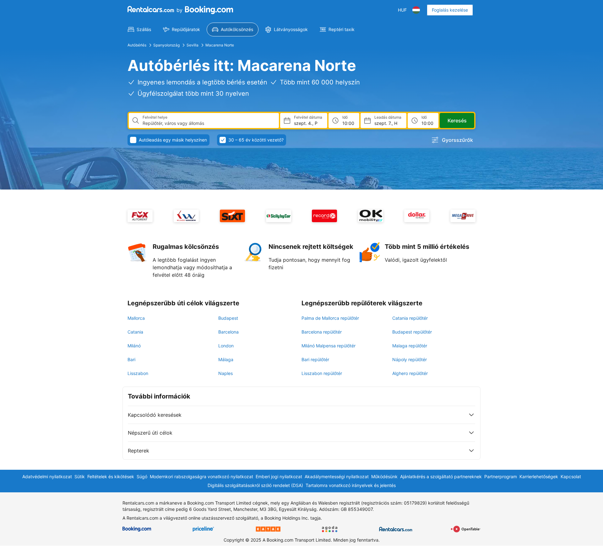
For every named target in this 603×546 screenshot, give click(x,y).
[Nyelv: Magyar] (416, 10)
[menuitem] (139, 29)
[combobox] (208, 123)
